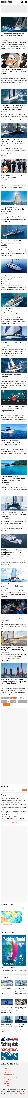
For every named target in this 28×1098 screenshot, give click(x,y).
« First (13, 698)
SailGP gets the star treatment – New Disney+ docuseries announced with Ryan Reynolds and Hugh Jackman (14, 813)
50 (25, 701)
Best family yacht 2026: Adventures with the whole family (6, 990)
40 (22, 701)
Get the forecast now (6, 924)
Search (24, 790)
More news (14, 822)
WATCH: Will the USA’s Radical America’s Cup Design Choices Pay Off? (21, 1028)
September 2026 (8, 967)
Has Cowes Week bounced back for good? (13, 798)
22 (14, 701)
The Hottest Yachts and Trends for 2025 (20, 1009)
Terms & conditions (18, 1093)
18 (2, 701)
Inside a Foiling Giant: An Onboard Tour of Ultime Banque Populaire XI (20, 991)
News (3, 795)
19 (5, 701)
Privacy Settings (7, 1095)
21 (11, 701)
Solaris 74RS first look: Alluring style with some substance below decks (6, 1028)
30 (19, 701)
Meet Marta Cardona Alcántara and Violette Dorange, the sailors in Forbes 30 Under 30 (13, 817)
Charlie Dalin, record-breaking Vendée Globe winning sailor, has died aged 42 (13, 801)
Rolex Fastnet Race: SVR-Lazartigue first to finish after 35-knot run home (7, 1009)
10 (21, 698)
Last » (7, 704)
